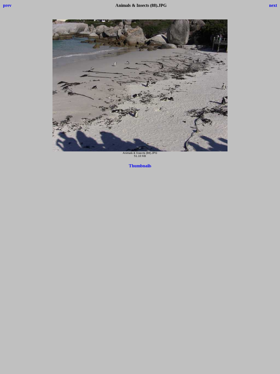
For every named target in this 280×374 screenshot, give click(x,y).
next (273, 5)
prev (7, 5)
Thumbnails (140, 165)
